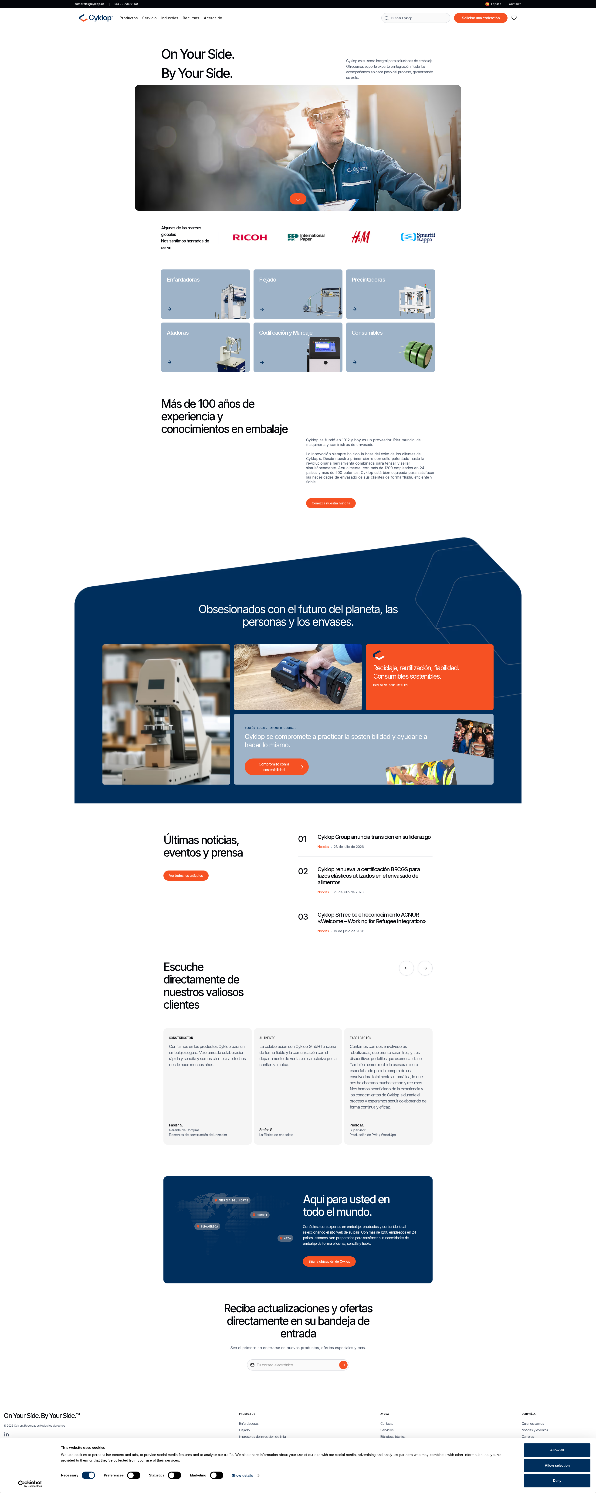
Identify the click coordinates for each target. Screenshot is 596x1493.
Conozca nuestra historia (331, 503)
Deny (557, 1481)
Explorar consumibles (390, 685)
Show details (242, 1475)
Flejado (244, 1430)
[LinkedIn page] (6, 1434)
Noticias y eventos (535, 1430)
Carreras (528, 1437)
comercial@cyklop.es (89, 4)
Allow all (557, 1450)
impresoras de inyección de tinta (262, 1437)
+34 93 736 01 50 (125, 4)
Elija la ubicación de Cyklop (329, 1261)
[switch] (133, 1475)
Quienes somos (533, 1423)
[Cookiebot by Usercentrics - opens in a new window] (30, 1483)
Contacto (515, 4)
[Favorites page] (514, 18)
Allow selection (557, 1465)
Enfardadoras (248, 1423)
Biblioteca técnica (393, 1437)
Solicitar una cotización (481, 18)
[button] (128, 18)
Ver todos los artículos (186, 875)
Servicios (387, 1430)
